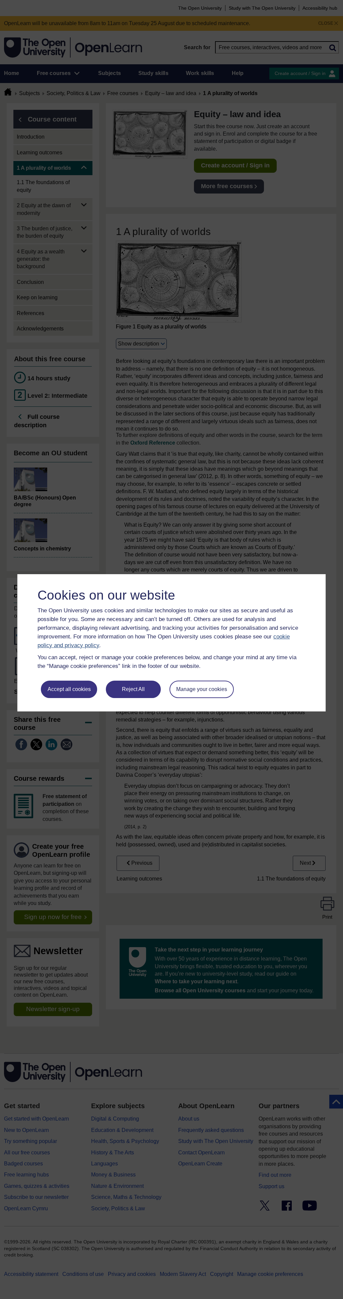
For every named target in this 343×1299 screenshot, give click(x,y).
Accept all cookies (69, 689)
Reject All (133, 689)
